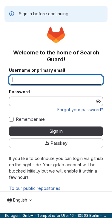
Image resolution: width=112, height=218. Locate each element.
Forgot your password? (80, 109)
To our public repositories (34, 188)
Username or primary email (37, 70)
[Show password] (98, 101)
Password (19, 91)
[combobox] (19, 200)
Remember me (30, 119)
